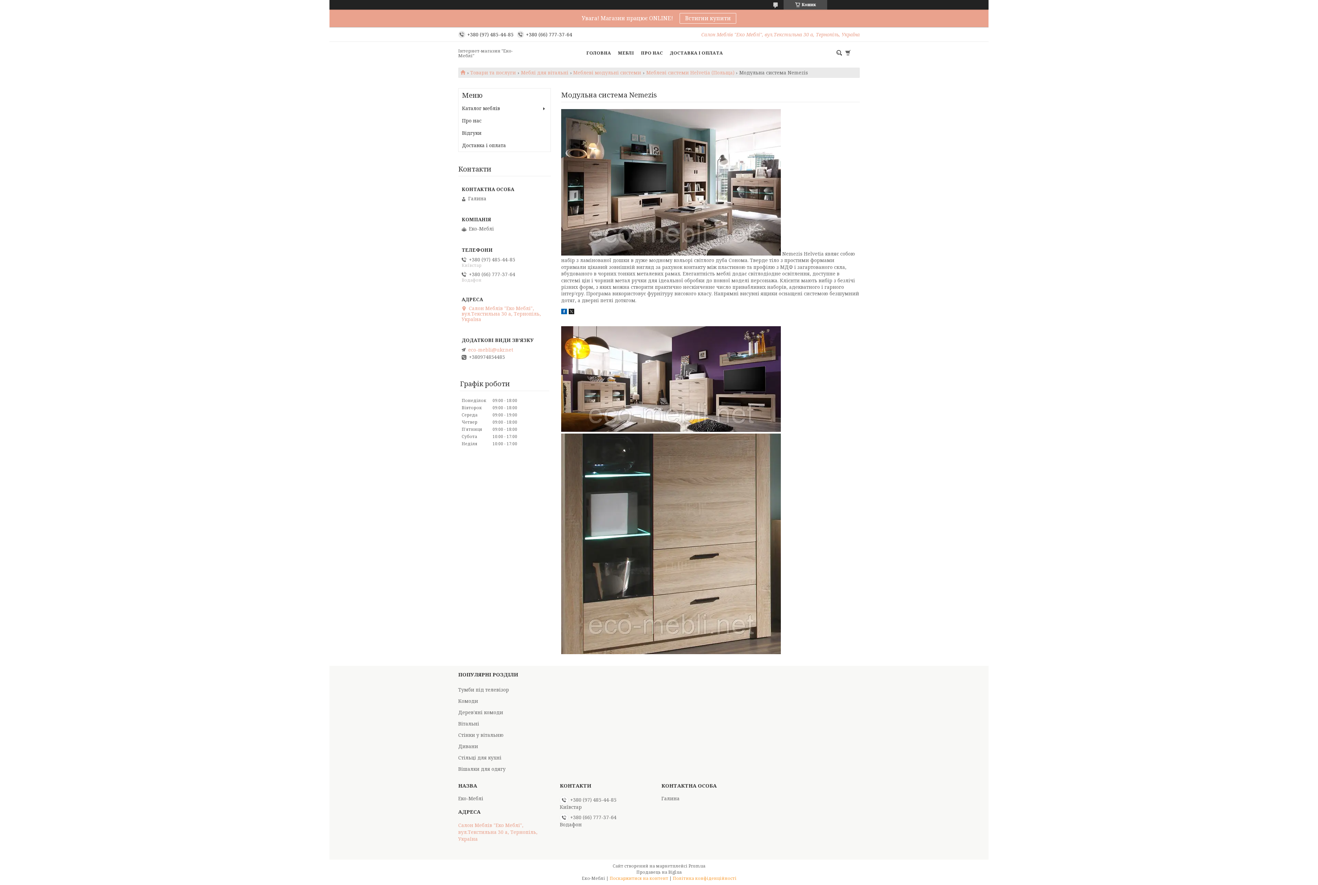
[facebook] (564, 312)
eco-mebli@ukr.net (490, 350)
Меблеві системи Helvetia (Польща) (690, 72)
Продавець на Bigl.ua (659, 872)
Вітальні (468, 723)
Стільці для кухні (479, 757)
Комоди (468, 701)
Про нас (652, 53)
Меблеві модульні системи (607, 72)
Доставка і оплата (696, 53)
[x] (571, 312)
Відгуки (472, 133)
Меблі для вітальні (544, 72)
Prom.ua (697, 866)
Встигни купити (708, 18)
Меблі (626, 53)
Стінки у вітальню (481, 735)
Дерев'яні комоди (480, 712)
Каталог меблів (481, 108)
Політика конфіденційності (705, 878)
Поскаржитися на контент (639, 878)
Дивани (468, 746)
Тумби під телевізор (483, 689)
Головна (598, 53)
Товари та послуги (493, 72)
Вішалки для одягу (482, 769)
